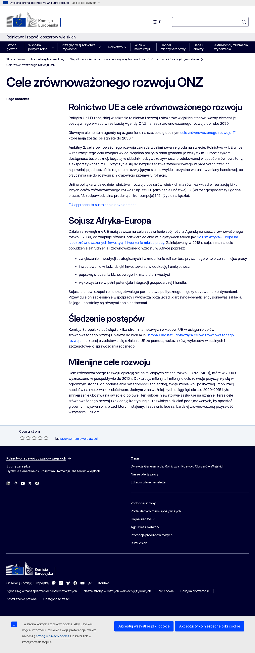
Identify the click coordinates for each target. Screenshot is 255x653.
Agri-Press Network (145, 527)
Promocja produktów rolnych (152, 535)
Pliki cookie (166, 591)
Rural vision (139, 543)
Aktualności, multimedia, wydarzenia (231, 47)
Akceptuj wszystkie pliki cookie (144, 626)
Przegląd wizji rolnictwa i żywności (78, 47)
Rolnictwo (115, 47)
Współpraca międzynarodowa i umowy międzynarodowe (107, 59)
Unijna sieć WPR (143, 519)
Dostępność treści (56, 599)
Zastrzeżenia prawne (21, 599)
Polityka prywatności (195, 591)
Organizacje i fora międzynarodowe (175, 59)
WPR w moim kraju (142, 47)
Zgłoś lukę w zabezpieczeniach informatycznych (41, 591)
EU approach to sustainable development (102, 205)
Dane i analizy (198, 47)
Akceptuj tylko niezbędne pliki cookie (209, 626)
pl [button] (161, 22)
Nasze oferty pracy (145, 474)
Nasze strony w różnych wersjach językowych (117, 591)
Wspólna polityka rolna (37, 47)
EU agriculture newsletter (149, 482)
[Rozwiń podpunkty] (54, 47)
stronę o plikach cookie (53, 636)
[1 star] (22, 437)
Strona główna (12, 47)
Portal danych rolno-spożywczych (156, 511)
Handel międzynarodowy (173, 47)
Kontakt (103, 583)
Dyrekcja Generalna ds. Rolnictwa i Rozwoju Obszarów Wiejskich (177, 466)
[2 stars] (25, 437)
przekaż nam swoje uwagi (79, 439)
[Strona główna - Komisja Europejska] (38, 20)
